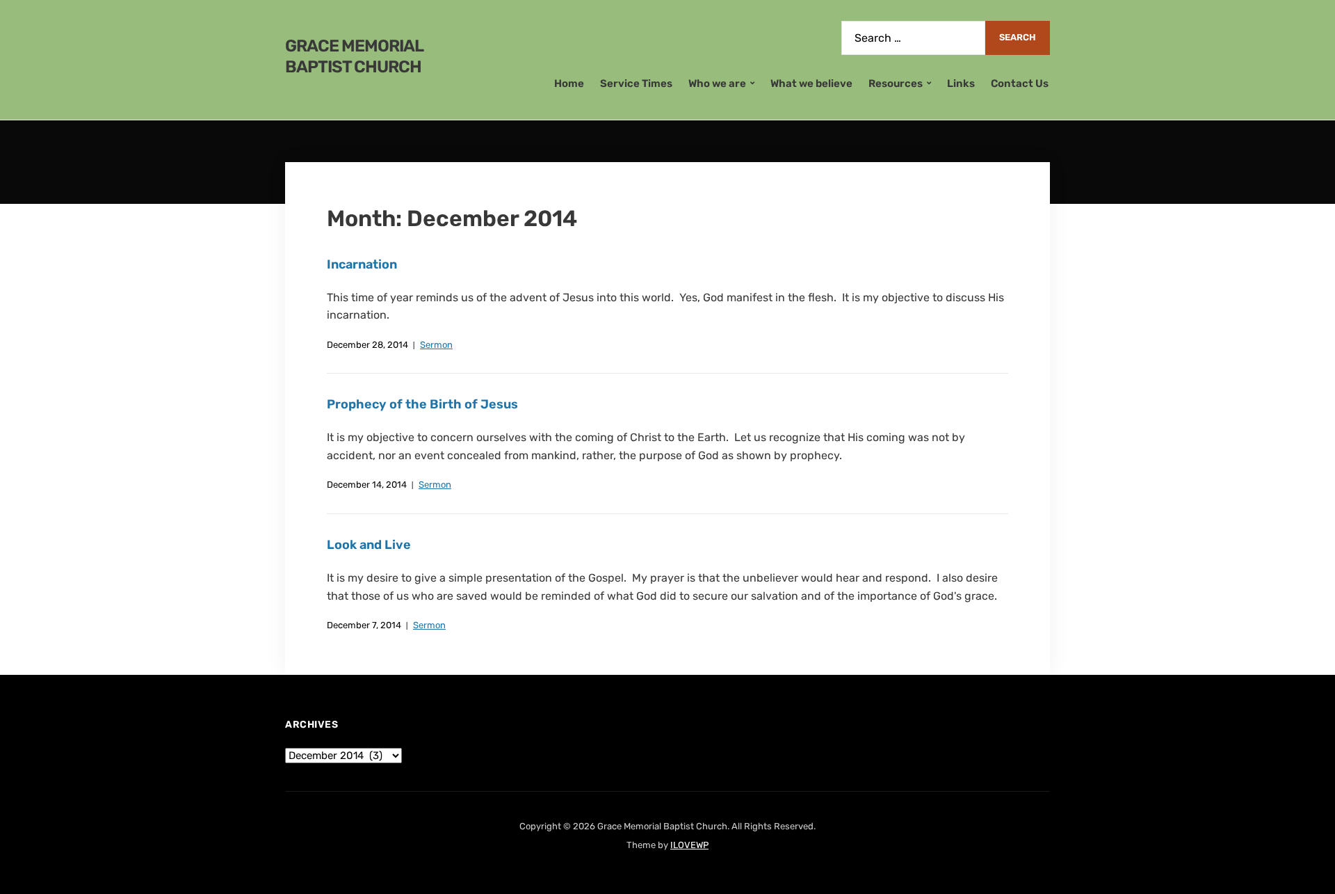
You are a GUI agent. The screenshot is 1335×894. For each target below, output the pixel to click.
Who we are (717, 83)
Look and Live (369, 544)
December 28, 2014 (367, 345)
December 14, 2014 (367, 484)
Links (961, 83)
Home (569, 83)
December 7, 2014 (364, 625)
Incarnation (362, 264)
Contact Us (1020, 83)
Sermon (436, 345)
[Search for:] (913, 38)
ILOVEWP (689, 845)
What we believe (811, 83)
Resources (895, 83)
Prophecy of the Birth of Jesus (422, 404)
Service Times (636, 83)
